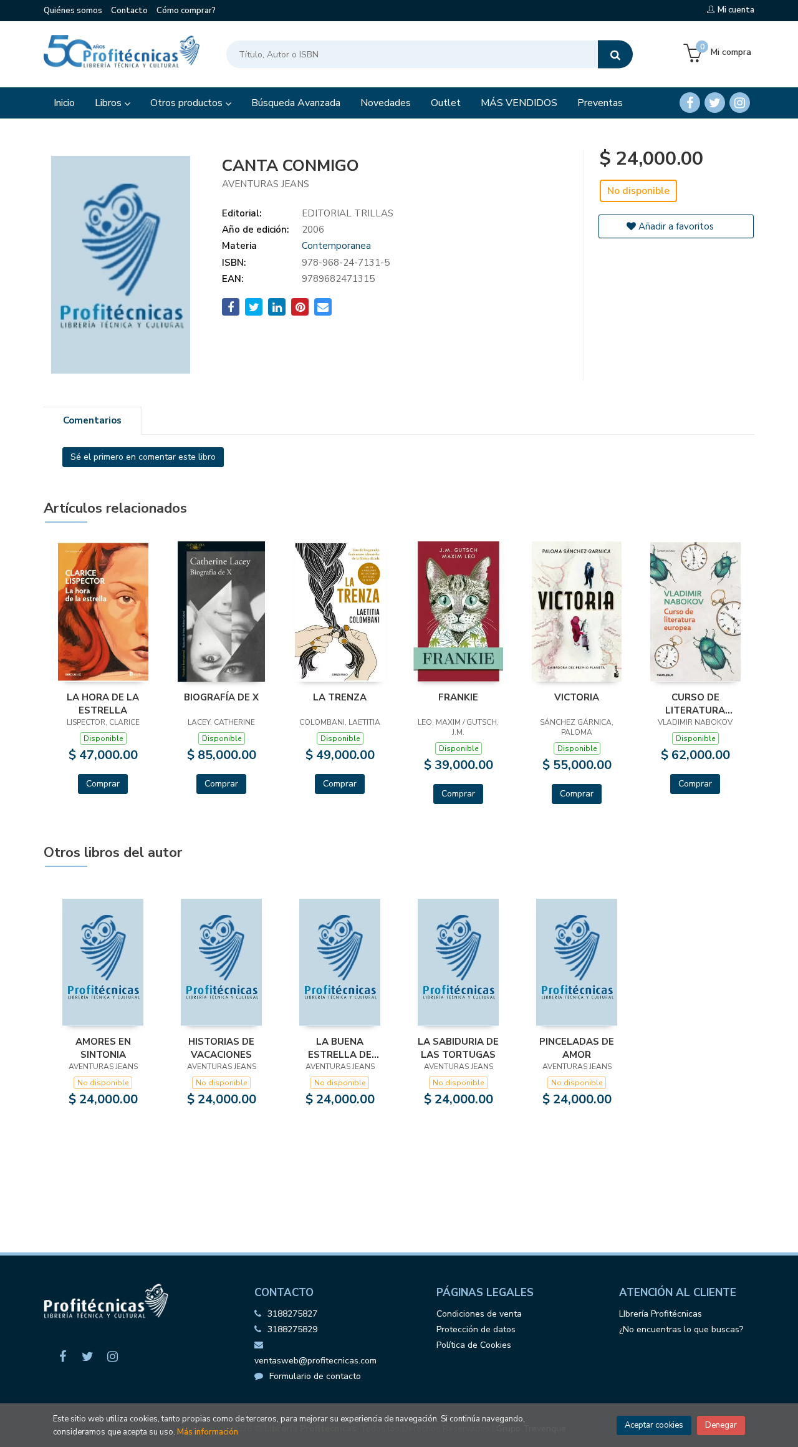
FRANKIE (458, 697)
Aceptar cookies (654, 1425)
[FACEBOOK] (690, 102)
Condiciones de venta (479, 1314)
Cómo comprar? (186, 10)
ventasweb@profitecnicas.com (315, 1361)
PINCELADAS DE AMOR (576, 1047)
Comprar (103, 784)
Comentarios (92, 420)
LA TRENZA (340, 697)
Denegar (721, 1425)
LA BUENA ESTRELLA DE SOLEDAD (340, 1047)
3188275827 (292, 1314)
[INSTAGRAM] (739, 102)
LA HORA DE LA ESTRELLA (103, 703)
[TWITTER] (714, 102)
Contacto (129, 10)
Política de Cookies (473, 1345)
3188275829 (292, 1329)
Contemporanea (336, 246)
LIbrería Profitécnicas (660, 1314)
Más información (207, 1432)
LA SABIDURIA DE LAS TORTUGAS (458, 1047)
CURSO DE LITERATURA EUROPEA (695, 703)
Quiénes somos (73, 10)
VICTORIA (576, 697)
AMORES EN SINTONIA (103, 1047)
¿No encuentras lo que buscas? (681, 1329)
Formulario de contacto (315, 1376)
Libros (109, 103)
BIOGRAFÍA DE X (221, 697)
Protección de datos (476, 1329)
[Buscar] (615, 55)
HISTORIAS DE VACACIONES (221, 1047)
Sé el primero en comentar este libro (143, 457)
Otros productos (187, 103)
